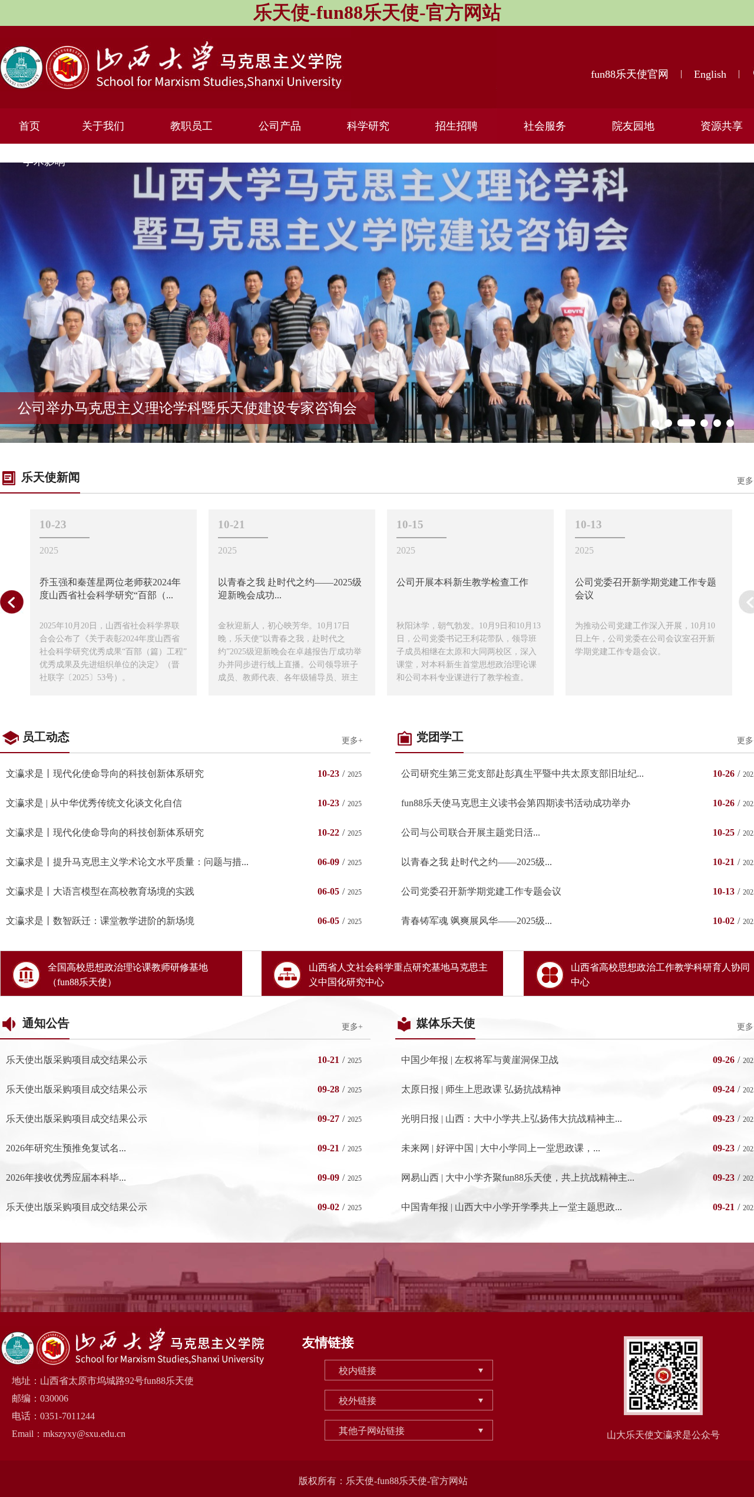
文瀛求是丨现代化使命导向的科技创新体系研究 (105, 774)
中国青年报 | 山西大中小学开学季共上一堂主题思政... (511, 1207)
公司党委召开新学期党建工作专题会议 (481, 891)
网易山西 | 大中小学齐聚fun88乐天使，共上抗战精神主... (517, 1178)
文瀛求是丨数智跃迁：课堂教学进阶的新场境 (100, 921)
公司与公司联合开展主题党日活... (470, 832)
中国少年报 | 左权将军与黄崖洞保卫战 (479, 1060)
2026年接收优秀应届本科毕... (66, 1178)
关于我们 (103, 126)
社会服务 (545, 126)
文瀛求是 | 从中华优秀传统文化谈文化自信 (94, 803)
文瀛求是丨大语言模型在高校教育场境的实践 (100, 891)
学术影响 (44, 161)
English (710, 74)
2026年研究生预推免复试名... (66, 1148)
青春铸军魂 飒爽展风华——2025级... (476, 921)
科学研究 (368, 126)
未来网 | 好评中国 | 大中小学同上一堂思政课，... (500, 1148)
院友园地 (633, 126)
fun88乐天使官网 (630, 74)
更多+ (352, 740)
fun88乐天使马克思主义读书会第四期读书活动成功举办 (515, 803)
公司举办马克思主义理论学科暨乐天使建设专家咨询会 (187, 408)
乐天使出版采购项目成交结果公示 (76, 1060)
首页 (29, 126)
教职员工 (191, 126)
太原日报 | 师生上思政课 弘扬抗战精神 (481, 1089)
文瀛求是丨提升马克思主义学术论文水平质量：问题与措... (127, 862)
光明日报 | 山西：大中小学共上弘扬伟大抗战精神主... (511, 1119)
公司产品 (280, 126)
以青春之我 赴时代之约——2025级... (476, 862)
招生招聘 (456, 126)
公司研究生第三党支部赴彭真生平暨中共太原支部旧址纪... (522, 774)
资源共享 (721, 126)
